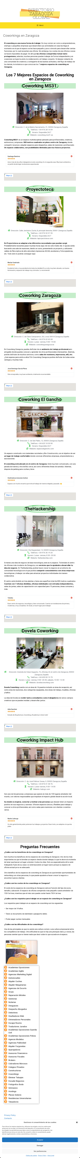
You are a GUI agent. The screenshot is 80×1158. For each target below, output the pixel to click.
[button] (77, 1122)
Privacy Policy (42, 1155)
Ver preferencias (40, 1151)
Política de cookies (31, 1155)
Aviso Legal (51, 1155)
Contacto (8, 1118)
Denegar (40, 1146)
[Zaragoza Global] (40, 13)
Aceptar (40, 1140)
